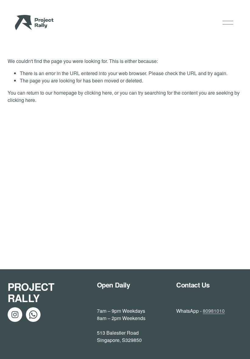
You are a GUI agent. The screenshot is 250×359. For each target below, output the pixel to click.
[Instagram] (15, 314)
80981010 (214, 310)
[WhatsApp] (33, 314)
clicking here (98, 92)
